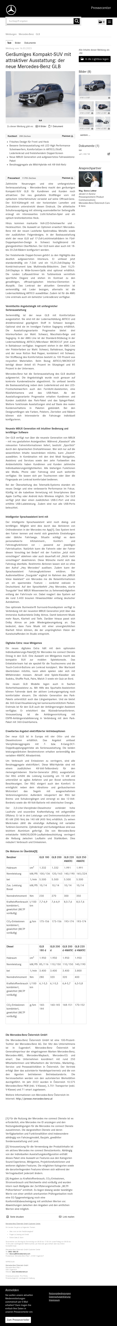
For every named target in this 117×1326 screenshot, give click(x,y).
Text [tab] (9, 43)
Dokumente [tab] (30, 43)
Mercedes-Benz (26, 34)
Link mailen (68, 1217)
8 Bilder (42, 126)
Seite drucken (17, 1217)
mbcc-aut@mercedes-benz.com (19, 1254)
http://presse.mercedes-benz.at (34, 1098)
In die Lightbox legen (97, 59)
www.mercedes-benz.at (19, 1272)
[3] (35, 851)
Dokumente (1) (89, 146)
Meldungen (11, 34)
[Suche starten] (77, 21)
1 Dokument (57, 126)
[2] (34, 652)
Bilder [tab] (18, 43)
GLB (38, 34)
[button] (101, 22)
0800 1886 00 (13, 1252)
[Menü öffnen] (109, 22)
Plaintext (66, 136)
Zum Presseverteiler (18, 1320)
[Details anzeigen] (109, 98)
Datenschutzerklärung (60, 1297)
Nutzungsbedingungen (60, 1293)
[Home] (10, 10)
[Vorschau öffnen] (40, 94)
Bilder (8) (85, 71)
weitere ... (85, 135)
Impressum (54, 1300)
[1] (52, 529)
